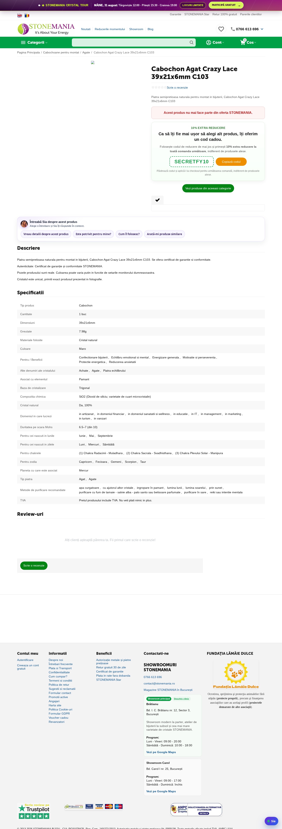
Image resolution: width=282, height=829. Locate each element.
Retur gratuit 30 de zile (111, 667)
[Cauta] (191, 42)
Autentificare (25, 660)
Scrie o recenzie (177, 87)
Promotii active (58, 697)
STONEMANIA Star (196, 14)
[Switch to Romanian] (27, 15)
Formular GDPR (59, 713)
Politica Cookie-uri (60, 709)
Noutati (85, 29)
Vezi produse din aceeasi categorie (208, 188)
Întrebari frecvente (61, 664)
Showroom (136, 29)
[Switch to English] (19, 15)
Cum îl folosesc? (129, 234)
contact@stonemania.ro (159, 683)
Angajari (54, 701)
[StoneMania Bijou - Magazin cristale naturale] (46, 29)
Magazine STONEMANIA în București (168, 689)
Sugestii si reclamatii (62, 688)
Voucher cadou (58, 717)
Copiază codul (231, 161)
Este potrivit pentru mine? (93, 234)
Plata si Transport (60, 668)
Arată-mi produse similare (164, 234)
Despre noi (56, 660)
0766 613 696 (247, 29)
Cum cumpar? (58, 676)
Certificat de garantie (109, 671)
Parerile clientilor (251, 14)
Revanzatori (56, 721)
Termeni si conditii (60, 680)
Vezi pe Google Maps (161, 752)
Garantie (175, 14)
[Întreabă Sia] (271, 821)
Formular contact (60, 693)
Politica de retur (59, 684)
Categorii (35, 42)
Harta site (55, 705)
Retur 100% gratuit (224, 14)
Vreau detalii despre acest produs (46, 234)
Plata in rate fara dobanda (113, 675)
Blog (150, 29)
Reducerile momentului (110, 29)
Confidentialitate (59, 672)
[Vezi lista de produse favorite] (221, 31)
